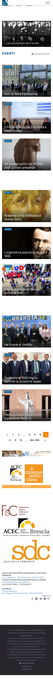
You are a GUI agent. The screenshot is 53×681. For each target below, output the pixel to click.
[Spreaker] (37, 600)
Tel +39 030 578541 (36, 577)
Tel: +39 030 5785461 (34, 593)
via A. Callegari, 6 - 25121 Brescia (15, 577)
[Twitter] (41, 600)
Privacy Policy (26, 669)
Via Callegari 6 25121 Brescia (13, 593)
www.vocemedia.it (9, 591)
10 (21, 440)
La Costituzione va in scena (22, 43)
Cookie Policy (26, 666)
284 (32, 440)
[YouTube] (45, 600)
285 (37, 440)
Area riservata (28, 663)
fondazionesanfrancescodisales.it (16, 582)
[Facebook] (32, 600)
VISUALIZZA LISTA (42, 54)
